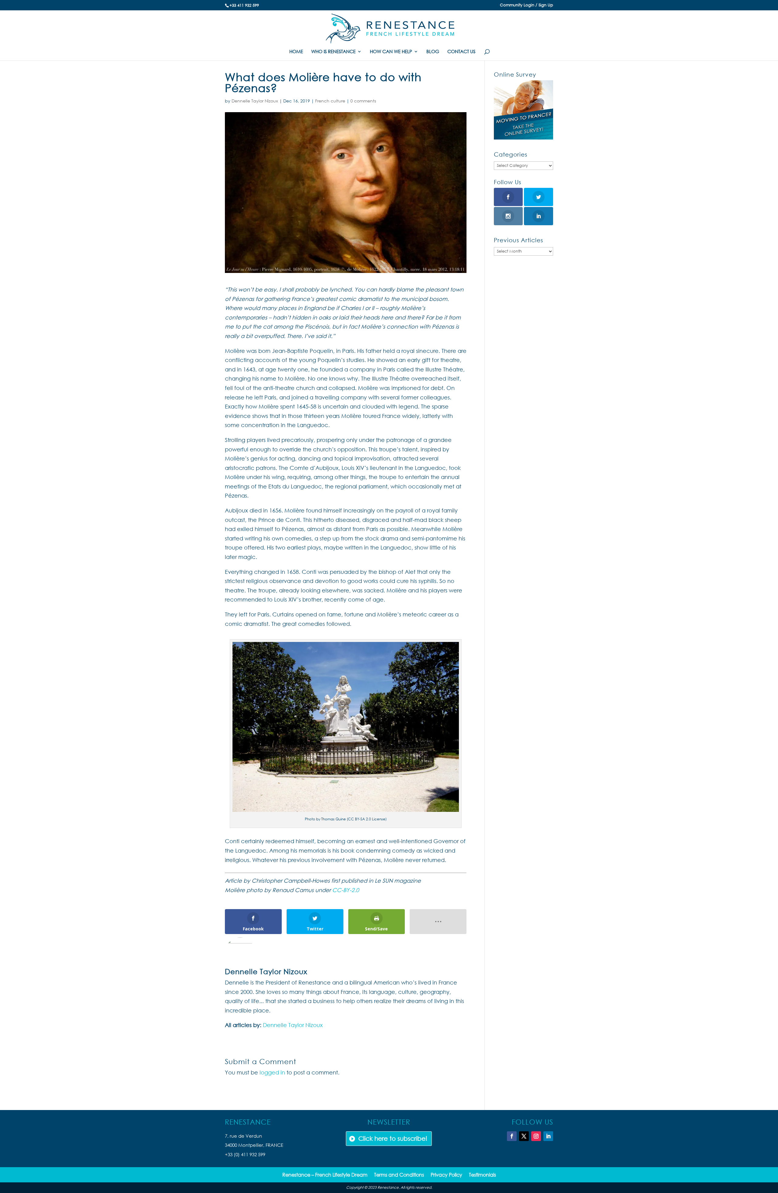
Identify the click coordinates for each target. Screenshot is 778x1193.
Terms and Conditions (399, 1175)
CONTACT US (461, 51)
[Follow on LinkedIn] (548, 1136)
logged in (272, 1072)
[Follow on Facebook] (512, 1136)
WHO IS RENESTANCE (333, 51)
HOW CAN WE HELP (391, 51)
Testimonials (482, 1175)
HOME (296, 51)
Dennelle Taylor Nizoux (255, 101)
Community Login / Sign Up (526, 5)
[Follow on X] (524, 1136)
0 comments (363, 101)
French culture (330, 101)
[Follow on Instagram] (536, 1136)
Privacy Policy (446, 1175)
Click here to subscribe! (392, 1138)
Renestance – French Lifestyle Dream (324, 1175)
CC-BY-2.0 (345, 890)
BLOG (432, 51)
